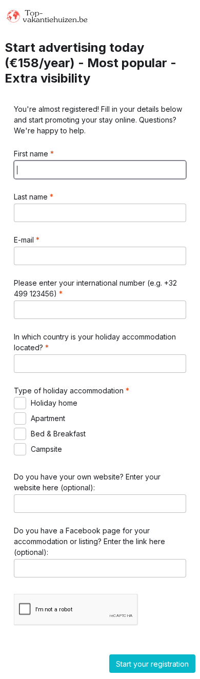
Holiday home (54, 402)
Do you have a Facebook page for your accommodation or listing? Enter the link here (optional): (89, 541)
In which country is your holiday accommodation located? (95, 342)
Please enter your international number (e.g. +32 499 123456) (95, 288)
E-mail (25, 239)
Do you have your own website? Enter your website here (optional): (87, 482)
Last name (32, 196)
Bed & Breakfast (58, 433)
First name (32, 153)
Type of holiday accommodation (70, 390)
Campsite (46, 449)
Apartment (48, 418)
